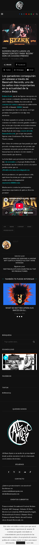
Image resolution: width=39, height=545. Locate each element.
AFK (5, 226)
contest (21, 226)
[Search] (37, 14)
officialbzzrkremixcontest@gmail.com (15, 170)
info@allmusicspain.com (10, 494)
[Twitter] (21, 14)
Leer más (30, 543)
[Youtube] (26, 14)
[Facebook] (19, 14)
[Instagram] (23, 14)
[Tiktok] (33, 14)
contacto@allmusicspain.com (12, 491)
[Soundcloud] (29, 14)
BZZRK (12, 226)
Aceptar (21, 543)
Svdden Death (8, 230)
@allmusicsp (6, 393)
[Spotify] (31, 14)
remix (29, 226)
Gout (6, 59)
